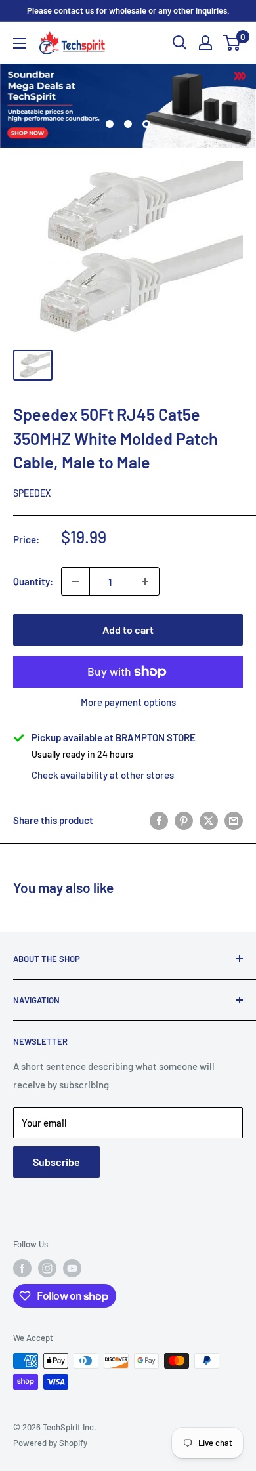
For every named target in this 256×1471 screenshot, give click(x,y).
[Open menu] (19, 43)
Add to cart (128, 629)
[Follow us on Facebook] (22, 1268)
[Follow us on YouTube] (72, 1268)
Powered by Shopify (50, 1443)
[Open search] (180, 42)
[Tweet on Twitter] (209, 820)
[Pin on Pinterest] (184, 820)
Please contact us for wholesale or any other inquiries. (128, 10)
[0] (232, 43)
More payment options (128, 702)
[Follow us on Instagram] (47, 1268)
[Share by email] (233, 820)
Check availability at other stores (103, 775)
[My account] (205, 42)
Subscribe (56, 1161)
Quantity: (33, 581)
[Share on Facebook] (159, 820)
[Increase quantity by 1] (145, 581)
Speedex (32, 493)
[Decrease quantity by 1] (75, 581)
